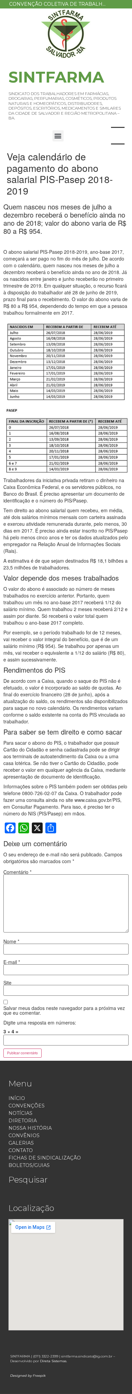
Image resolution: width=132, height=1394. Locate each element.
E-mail (11, 962)
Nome (11, 941)
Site (7, 982)
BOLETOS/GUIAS (29, 1165)
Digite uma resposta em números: (39, 1022)
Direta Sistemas (53, 1361)
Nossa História (30, 1128)
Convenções (26, 1106)
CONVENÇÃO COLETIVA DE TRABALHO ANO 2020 (68, 4)
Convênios (24, 1135)
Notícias (20, 1113)
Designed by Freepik (28, 1375)
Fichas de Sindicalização (44, 1158)
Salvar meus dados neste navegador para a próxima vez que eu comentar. (64, 1010)
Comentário (17, 872)
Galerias (21, 1143)
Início (16, 1098)
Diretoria (22, 1121)
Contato (20, 1150)
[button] (58, 135)
